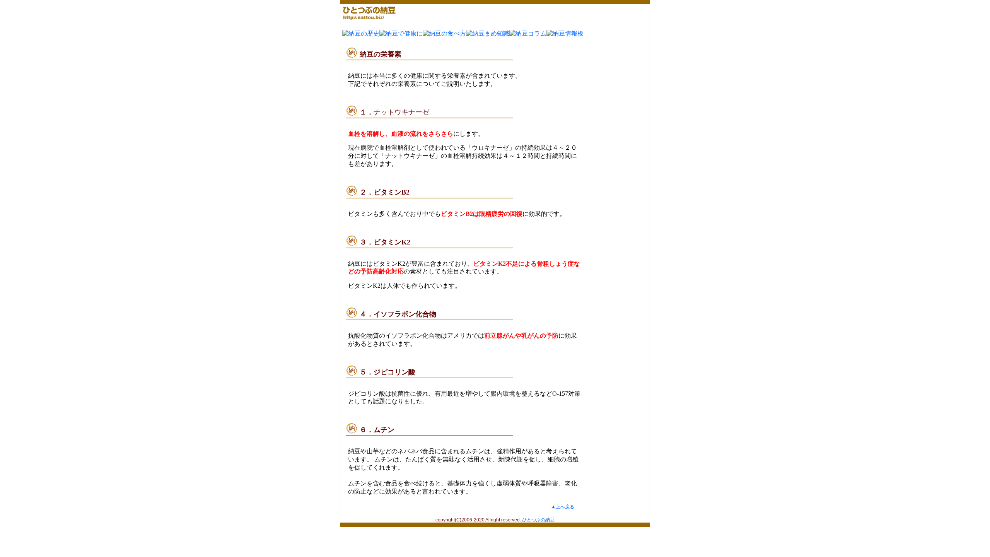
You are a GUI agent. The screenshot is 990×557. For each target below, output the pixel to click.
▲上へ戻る (562, 506)
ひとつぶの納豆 (538, 520)
